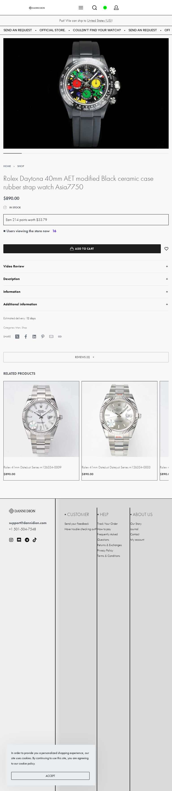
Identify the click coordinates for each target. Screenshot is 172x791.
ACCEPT (50, 776)
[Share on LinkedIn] (34, 337)
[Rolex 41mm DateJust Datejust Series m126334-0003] (119, 419)
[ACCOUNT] (116, 7)
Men (17, 327)
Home (7, 166)
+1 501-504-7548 (22, 529)
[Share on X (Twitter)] (17, 337)
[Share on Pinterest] (43, 337)
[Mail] (51, 337)
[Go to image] (12, 153)
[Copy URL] (60, 337)
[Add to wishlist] (166, 248)
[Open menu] (80, 7)
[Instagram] (11, 540)
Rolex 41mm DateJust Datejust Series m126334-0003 (116, 467)
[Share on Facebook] (26, 337)
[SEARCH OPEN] (94, 7)
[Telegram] (27, 540)
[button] (86, 357)
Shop (20, 166)
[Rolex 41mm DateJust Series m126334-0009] (41, 419)
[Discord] (19, 540)
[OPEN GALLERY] (86, 93)
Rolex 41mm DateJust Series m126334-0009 (32, 467)
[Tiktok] (34, 540)
